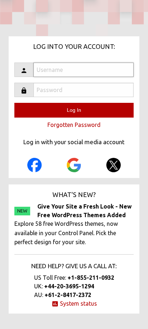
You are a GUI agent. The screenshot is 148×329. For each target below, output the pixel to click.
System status (78, 303)
